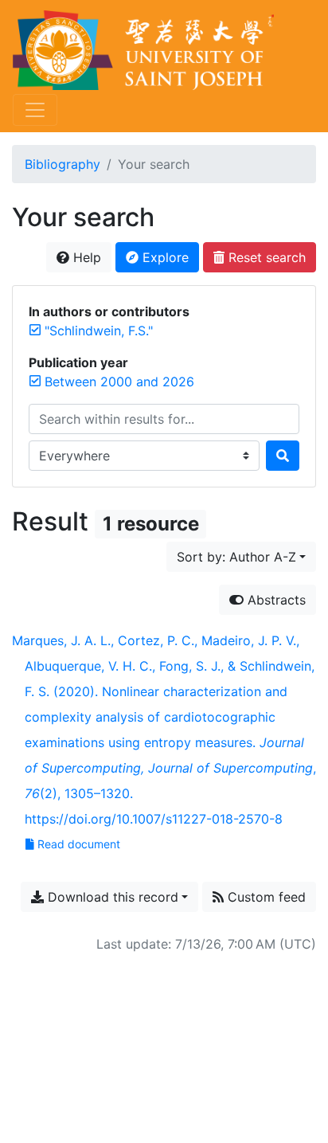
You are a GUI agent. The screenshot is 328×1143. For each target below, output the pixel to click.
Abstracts (275, 600)
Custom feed (265, 897)
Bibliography (62, 164)
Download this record (111, 897)
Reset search (265, 257)
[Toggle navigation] (35, 110)
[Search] (282, 455)
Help (85, 257)
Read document (78, 844)
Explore (164, 257)
